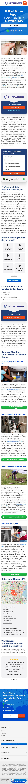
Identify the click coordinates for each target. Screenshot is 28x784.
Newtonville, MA (7, 609)
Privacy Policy (11, 782)
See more (14, 276)
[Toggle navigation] (2, 3)
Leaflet (24, 603)
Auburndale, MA (7, 621)
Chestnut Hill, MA (7, 623)
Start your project (14, 280)
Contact (3, 733)
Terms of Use (4, 782)
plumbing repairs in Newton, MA (10, 389)
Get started (14, 173)
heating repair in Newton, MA (11, 86)
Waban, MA (6, 614)
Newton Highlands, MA (9, 607)
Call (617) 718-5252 (14, 314)
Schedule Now (14, 744)
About (3, 735)
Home (3, 731)
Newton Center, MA (8, 611)
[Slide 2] (13, 679)
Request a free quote (14, 317)
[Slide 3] (14, 679)
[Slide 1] (11, 679)
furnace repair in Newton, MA (14, 441)
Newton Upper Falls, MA (9, 618)
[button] (13, 594)
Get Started (14, 26)
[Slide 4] (16, 679)
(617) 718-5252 (15, 30)
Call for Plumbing (14, 107)
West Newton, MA (7, 616)
